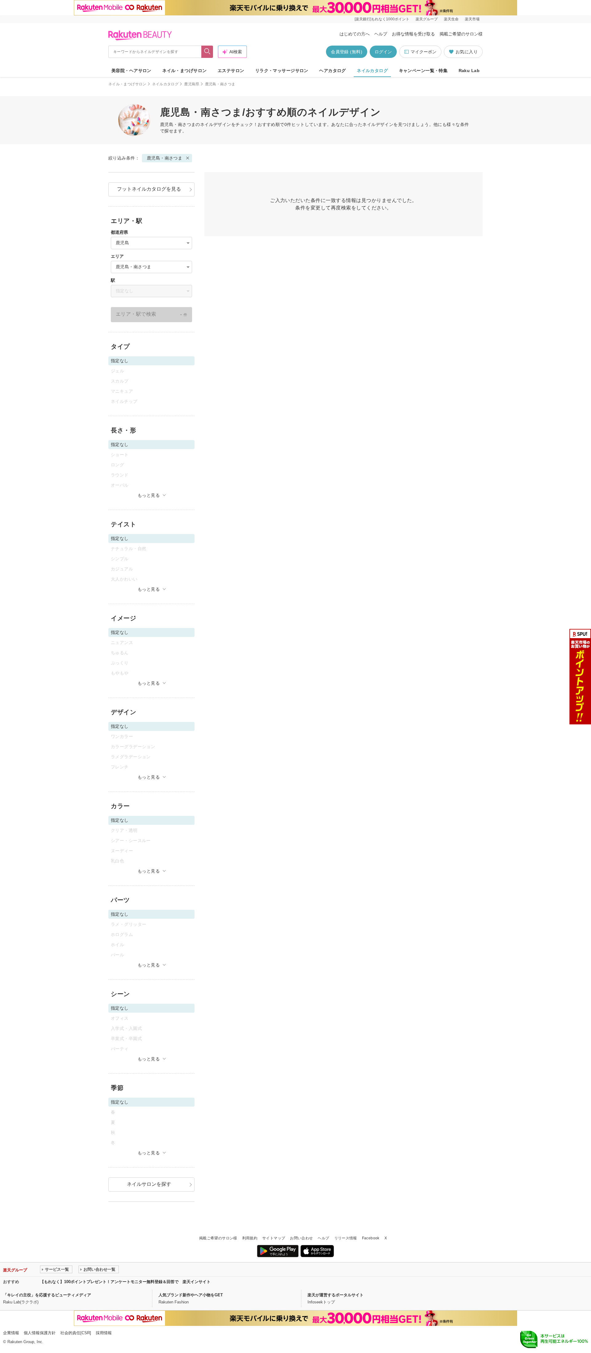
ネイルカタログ (372, 70)
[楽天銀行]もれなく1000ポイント (382, 19)
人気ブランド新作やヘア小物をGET (191, 1295)
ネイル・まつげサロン (184, 70)
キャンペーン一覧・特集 (423, 70)
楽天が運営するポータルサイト (336, 1295)
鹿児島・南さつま (164, 158)
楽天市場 (472, 19)
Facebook (371, 1238)
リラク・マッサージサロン (281, 70)
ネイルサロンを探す (149, 1184)
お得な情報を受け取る (413, 33)
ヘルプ (380, 33)
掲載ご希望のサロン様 (461, 33)
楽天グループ (427, 19)
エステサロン (231, 70)
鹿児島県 (191, 84)
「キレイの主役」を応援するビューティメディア (47, 1295)
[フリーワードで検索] (207, 52)
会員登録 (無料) (346, 51)
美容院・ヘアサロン (131, 70)
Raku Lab (469, 70)
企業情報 (11, 1333)
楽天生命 (451, 19)
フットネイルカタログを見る (149, 189)
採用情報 (104, 1333)
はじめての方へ (355, 33)
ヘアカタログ (332, 70)
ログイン (383, 51)
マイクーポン (423, 51)
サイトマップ (273, 1238)
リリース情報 (345, 1238)
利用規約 (249, 1238)
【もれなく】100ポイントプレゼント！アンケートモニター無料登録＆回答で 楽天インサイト (125, 1281)
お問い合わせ (301, 1238)
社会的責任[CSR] (75, 1333)
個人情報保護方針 (40, 1333)
